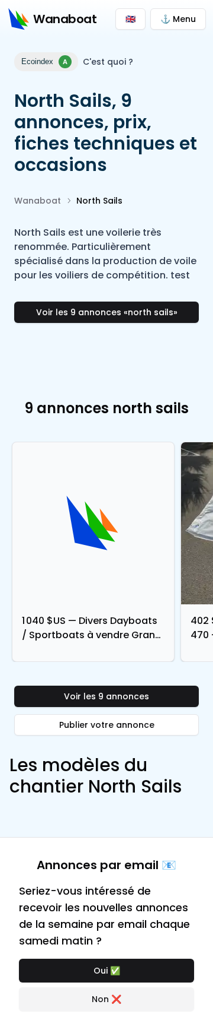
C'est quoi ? (108, 62)
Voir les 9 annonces (106, 696)
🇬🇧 (130, 19)
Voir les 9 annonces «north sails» (107, 312)
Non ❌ (106, 999)
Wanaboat (37, 201)
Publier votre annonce (106, 725)
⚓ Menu (178, 19)
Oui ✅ (106, 971)
